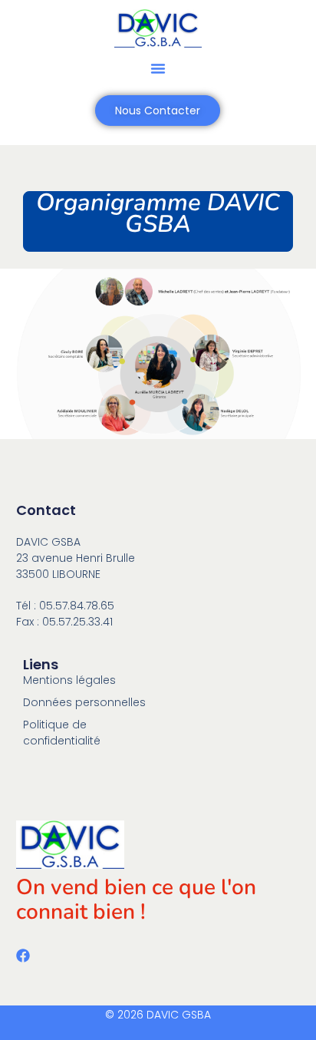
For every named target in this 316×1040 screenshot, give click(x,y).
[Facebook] (23, 955)
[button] (158, 68)
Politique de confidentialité (61, 732)
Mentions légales (69, 680)
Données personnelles (84, 702)
